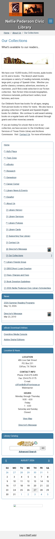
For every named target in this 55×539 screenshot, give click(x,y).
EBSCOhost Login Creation (19, 268)
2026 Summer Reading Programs (19, 303)
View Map (27, 418)
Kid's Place (11, 151)
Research (10, 171)
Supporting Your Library (19, 236)
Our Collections (15, 255)
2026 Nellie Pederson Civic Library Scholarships (28, 288)
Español (10, 197)
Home (6, 33)
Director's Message (18, 249)
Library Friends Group (16, 262)
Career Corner (12, 184)
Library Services (16, 216)
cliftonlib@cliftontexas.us (27, 384)
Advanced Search (27, 451)
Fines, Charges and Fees (17, 275)
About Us (16, 33)
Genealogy (11, 177)
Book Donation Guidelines (18, 281)
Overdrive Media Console (15, 334)
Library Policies (15, 223)
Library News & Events (17, 190)
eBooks (10, 164)
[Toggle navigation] (50, 21)
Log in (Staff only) (27, 535)
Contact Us (24, 134)
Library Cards (14, 229)
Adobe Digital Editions (14, 339)
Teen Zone (11, 158)
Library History (15, 210)
